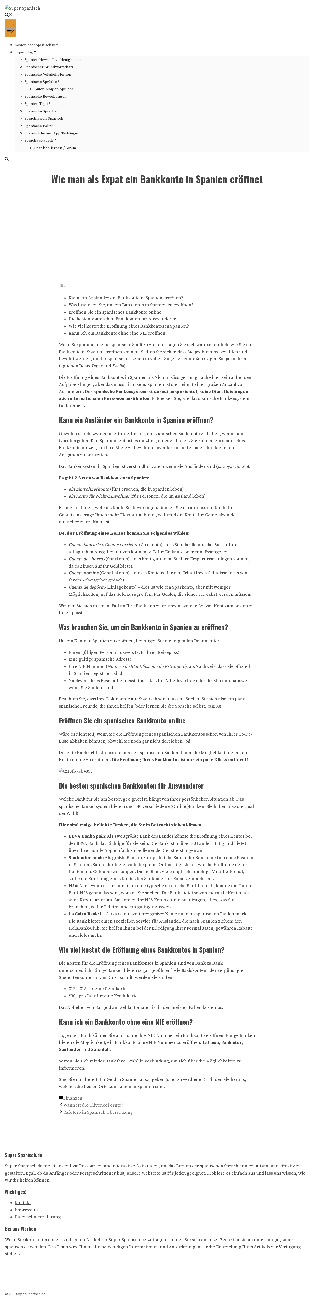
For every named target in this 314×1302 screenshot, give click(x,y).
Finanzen (72, 1098)
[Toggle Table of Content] (62, 286)
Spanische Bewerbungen (46, 96)
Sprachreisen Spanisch (44, 118)
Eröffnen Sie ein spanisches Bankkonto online (115, 312)
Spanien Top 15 (38, 103)
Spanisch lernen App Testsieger (51, 133)
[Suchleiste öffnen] (8, 15)
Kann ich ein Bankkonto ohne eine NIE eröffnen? (118, 333)
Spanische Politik (39, 126)
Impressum (26, 1210)
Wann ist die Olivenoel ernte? (93, 1105)
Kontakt (23, 1203)
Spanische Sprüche (41, 81)
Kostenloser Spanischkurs (37, 45)
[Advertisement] (157, 237)
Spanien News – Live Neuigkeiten (53, 59)
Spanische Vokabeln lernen (48, 74)
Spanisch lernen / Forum (55, 148)
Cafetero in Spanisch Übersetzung (98, 1112)
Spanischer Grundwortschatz (49, 67)
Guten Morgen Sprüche (54, 89)
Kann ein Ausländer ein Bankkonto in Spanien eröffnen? (126, 298)
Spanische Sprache (41, 111)
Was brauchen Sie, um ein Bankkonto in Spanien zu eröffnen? (131, 305)
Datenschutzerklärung (38, 1217)
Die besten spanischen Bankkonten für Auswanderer (122, 319)
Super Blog (24, 52)
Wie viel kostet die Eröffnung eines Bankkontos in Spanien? (129, 326)
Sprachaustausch (39, 140)
